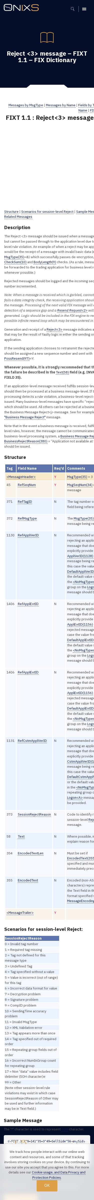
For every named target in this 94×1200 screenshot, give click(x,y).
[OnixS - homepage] (22, 8)
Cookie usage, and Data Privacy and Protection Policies (58, 1175)
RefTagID (25, 501)
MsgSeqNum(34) (79, 484)
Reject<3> (54, 329)
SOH (64, 1129)
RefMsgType (27, 518)
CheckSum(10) (15, 262)
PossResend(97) (17, 358)
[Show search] (74, 9)
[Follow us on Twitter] (74, 1143)
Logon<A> (75, 797)
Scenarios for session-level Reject (47, 211)
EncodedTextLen (30, 853)
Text (21, 836)
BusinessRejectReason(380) (25, 441)
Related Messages (18, 216)
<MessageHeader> (21, 476)
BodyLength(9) (45, 262)
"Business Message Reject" (25, 417)
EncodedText (28, 880)
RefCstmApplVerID (32, 740)
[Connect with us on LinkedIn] (86, 1143)
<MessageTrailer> (20, 912)
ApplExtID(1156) (80, 624)
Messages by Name (60, 105)
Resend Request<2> (72, 310)
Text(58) (62, 372)
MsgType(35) (14, 257)
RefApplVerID (28, 535)
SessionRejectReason (34, 814)
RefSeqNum (27, 484)
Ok (47, 1185)
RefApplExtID (28, 604)
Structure (11, 211)
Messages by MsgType (26, 105)
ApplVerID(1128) (80, 556)
